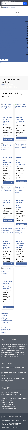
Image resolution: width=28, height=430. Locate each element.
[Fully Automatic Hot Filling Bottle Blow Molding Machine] (7, 110)
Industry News (4, 54)
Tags (7, 84)
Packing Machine (5, 47)
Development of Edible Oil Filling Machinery (13, 367)
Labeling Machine (5, 45)
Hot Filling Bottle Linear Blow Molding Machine (20, 120)
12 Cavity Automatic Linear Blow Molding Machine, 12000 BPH (20, 161)
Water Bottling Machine (7, 23)
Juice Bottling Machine (7, 25)
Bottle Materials (5, 331)
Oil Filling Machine (6, 32)
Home (2, 18)
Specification (4, 322)
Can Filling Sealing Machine (8, 39)
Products (3, 20)
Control (3, 326)
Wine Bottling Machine (7, 33)
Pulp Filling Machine (6, 35)
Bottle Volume (5, 313)
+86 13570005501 (6, 15)
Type (11, 84)
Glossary (18, 420)
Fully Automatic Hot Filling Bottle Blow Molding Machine (7, 121)
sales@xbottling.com (20, 15)
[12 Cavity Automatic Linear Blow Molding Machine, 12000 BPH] (21, 149)
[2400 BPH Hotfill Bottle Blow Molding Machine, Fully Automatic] (7, 273)
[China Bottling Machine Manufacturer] (10, 8)
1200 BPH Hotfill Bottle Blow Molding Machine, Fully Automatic (7, 160)
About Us (3, 56)
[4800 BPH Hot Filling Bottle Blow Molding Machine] (7, 192)
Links (3, 423)
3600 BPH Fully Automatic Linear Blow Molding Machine (20, 204)
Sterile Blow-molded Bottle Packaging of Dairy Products (13, 373)
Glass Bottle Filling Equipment (9, 37)
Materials (4, 327)
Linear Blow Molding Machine (10, 87)
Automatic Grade (6, 329)
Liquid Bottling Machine (7, 21)
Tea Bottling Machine (6, 26)
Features (3, 332)
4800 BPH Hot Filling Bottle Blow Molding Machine (6, 203)
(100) (26, 21)
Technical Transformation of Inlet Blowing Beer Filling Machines (12, 379)
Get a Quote (4, 60)
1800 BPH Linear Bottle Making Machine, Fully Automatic (20, 244)
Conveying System (5, 49)
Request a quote (8, 139)
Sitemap (24, 420)
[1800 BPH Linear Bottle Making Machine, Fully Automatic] (21, 234)
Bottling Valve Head (6, 320)
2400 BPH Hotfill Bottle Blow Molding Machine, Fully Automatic (7, 285)
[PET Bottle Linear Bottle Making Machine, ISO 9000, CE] (7, 234)
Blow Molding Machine (7, 44)
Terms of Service (6, 420)
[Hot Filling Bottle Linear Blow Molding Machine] (21, 110)
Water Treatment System (7, 42)
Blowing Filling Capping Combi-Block (11, 40)
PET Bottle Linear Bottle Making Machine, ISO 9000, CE (6, 245)
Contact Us (3, 58)
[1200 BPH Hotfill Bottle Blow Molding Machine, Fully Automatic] (7, 149)
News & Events (4, 51)
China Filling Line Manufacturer (13, 423)
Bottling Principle (6, 319)
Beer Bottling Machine (7, 30)
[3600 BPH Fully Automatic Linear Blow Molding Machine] (21, 192)
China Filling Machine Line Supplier (10, 424)
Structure (4, 315)
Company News (4, 52)
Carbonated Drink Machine (8, 28)
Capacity (3, 324)
